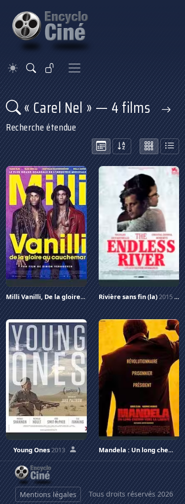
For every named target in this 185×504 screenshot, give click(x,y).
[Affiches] (149, 146)
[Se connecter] (49, 68)
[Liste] (169, 146)
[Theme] (13, 68)
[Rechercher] (31, 68)
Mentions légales (48, 494)
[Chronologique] (101, 146)
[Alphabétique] (121, 146)
